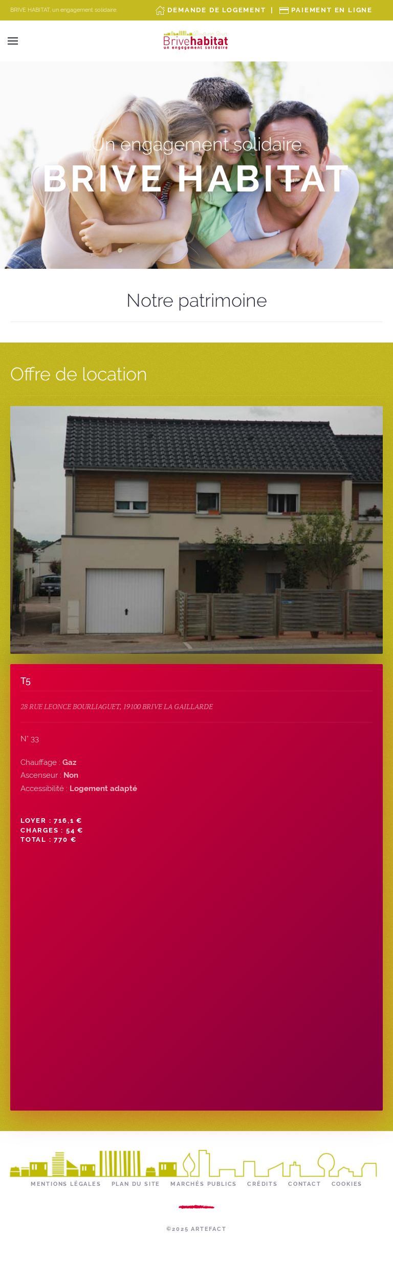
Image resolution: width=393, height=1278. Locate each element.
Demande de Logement (216, 10)
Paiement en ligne (332, 10)
